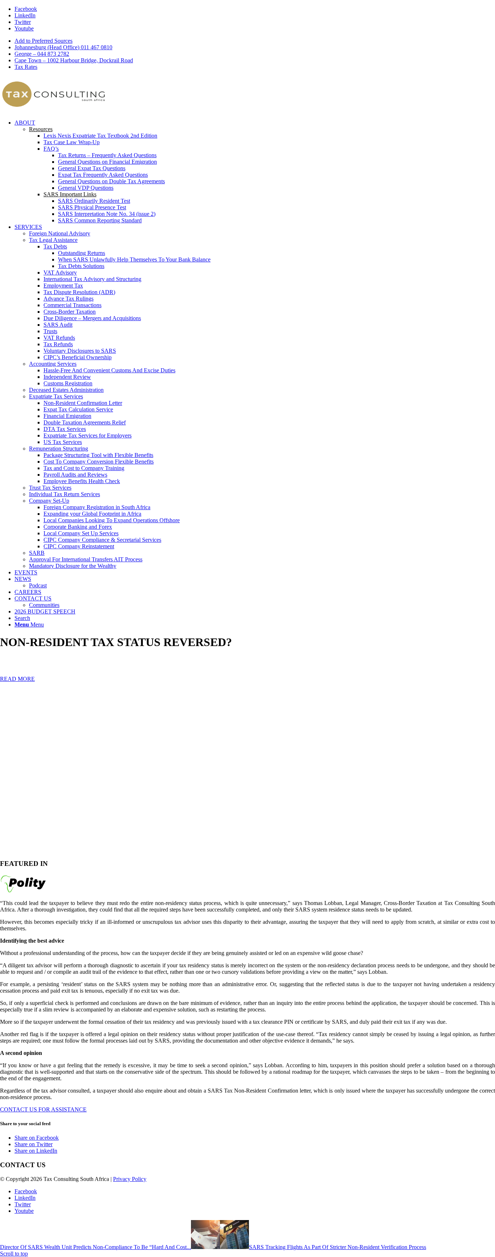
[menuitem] (254, 41)
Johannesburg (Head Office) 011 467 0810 (63, 47)
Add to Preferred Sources (43, 41)
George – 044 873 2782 (41, 54)
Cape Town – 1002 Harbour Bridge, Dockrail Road (73, 60)
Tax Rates (25, 67)
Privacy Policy (129, 1179)
